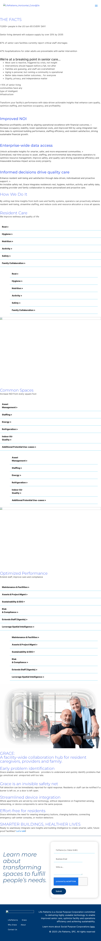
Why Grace (12, 925)
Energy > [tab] (6, 422)
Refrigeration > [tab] (10, 429)
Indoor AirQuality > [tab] (7, 438)
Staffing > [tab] (7, 414)
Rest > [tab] (5, 226)
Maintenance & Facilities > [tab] (15, 587)
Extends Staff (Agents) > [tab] (14, 619)
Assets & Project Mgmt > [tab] (15, 594)
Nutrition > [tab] (7, 241)
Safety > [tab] (6, 256)
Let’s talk (20, 831)
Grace (24, 920)
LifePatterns (13, 920)
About (23, 925)
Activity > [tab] (7, 248)
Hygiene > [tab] (7, 234)
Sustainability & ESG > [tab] (13, 601)
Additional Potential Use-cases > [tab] (19, 447)
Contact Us (12, 929)
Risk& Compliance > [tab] (10, 610)
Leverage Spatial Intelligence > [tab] (18, 626)
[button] (96, 5)
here (92, 926)
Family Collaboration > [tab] (13, 263)
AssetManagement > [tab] (9, 406)
